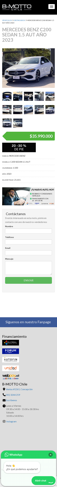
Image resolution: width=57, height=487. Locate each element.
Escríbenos (11, 400)
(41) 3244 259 (13, 394)
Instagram (11, 421)
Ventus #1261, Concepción (19, 389)
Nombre (9, 226)
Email (7, 248)
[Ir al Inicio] (15, 6)
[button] (51, 455)
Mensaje (9, 259)
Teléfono (9, 237)
